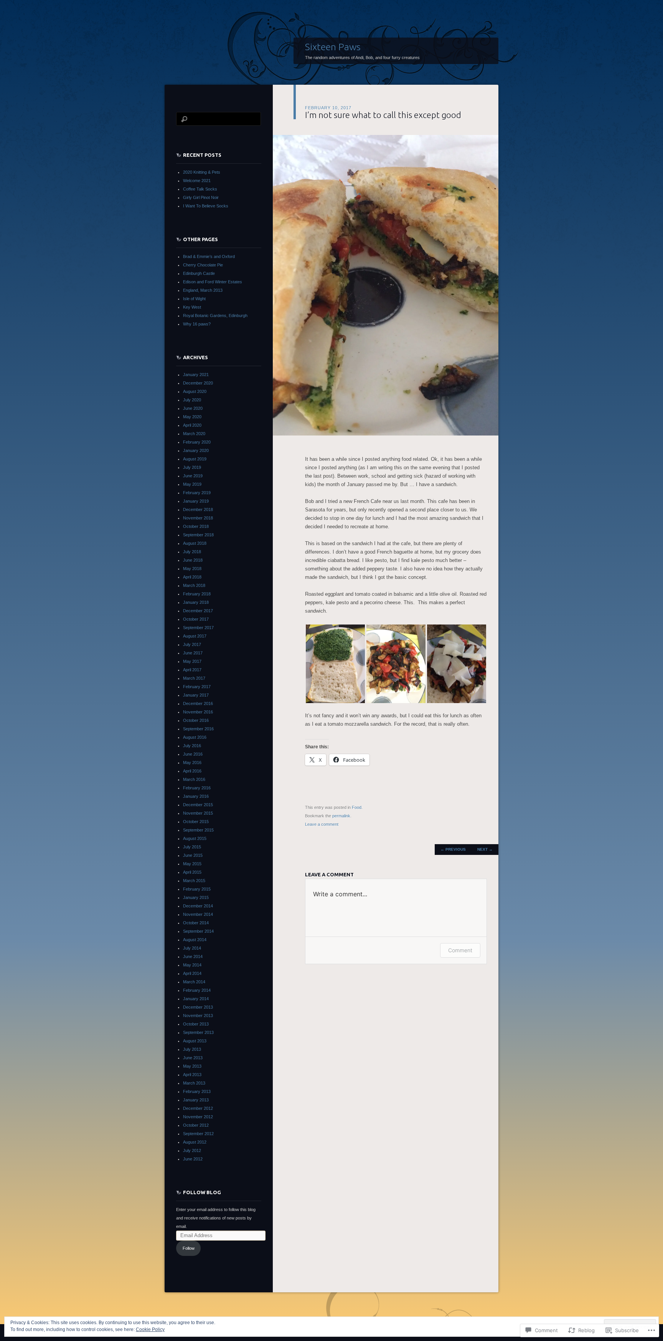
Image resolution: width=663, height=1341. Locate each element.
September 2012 (198, 1133)
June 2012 (193, 1159)
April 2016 (192, 771)
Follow (189, 1248)
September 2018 (198, 534)
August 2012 (194, 1142)
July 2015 (192, 847)
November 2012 (198, 1116)
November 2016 (198, 712)
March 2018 (194, 585)
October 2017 (196, 619)
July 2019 (192, 467)
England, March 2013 (203, 290)
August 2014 (194, 939)
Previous (453, 849)
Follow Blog (202, 1192)
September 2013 (198, 1032)
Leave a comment (321, 824)
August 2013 (194, 1041)
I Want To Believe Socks (205, 206)
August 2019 (194, 459)
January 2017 (196, 695)
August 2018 (194, 543)
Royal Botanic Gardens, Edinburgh (215, 315)
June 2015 (193, 855)
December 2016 (198, 703)
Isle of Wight (194, 298)
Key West (192, 307)
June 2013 (193, 1057)
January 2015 (196, 897)
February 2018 (197, 594)
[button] (335, 664)
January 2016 (196, 796)
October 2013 (196, 1024)
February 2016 (197, 788)
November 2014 (198, 914)
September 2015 (198, 830)
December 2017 (198, 610)
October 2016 (196, 720)
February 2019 (197, 492)
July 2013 (192, 1049)
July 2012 (192, 1150)
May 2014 (192, 965)
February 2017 (197, 686)
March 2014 (194, 981)
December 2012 (198, 1108)
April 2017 (192, 669)
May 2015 (192, 863)
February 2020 (197, 442)
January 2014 (196, 998)
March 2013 (194, 1083)
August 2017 (194, 636)
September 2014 (198, 931)
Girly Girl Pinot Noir (201, 197)
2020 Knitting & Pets (201, 172)
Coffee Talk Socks (200, 189)
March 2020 (194, 433)
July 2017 (192, 644)
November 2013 (198, 1015)
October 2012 (196, 1125)
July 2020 (192, 400)
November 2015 (198, 813)
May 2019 (192, 484)
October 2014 (196, 922)
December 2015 (198, 804)
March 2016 (194, 779)
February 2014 (197, 990)
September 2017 (198, 627)
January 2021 (196, 374)
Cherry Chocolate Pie (203, 265)
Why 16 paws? (197, 324)
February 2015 (197, 889)
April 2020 (192, 425)
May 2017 (192, 661)
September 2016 (198, 728)
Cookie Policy (150, 1329)
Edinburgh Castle (199, 273)
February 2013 (197, 1091)
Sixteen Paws (333, 46)
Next (485, 849)
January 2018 (196, 602)
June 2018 (193, 560)
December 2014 (198, 906)
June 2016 (193, 754)
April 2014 (192, 973)
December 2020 (198, 383)
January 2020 (196, 450)
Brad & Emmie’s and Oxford (209, 256)
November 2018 (198, 518)
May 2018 (192, 568)
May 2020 (192, 416)
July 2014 (192, 948)
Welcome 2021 (197, 180)
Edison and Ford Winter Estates (212, 281)
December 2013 (198, 1007)
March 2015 (194, 880)
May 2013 (192, 1066)
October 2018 (196, 526)
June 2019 (193, 475)
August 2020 (194, 391)
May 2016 (192, 762)
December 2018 (198, 509)
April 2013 (192, 1074)
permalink (341, 815)
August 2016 (194, 737)
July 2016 (192, 745)
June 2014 (193, 956)
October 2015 (196, 821)
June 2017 (193, 653)
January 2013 (196, 1100)
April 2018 (192, 577)
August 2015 (194, 838)
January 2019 (196, 501)
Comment (460, 950)
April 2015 (192, 872)
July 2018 (192, 551)
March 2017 (194, 678)
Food (356, 807)
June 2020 (193, 408)
